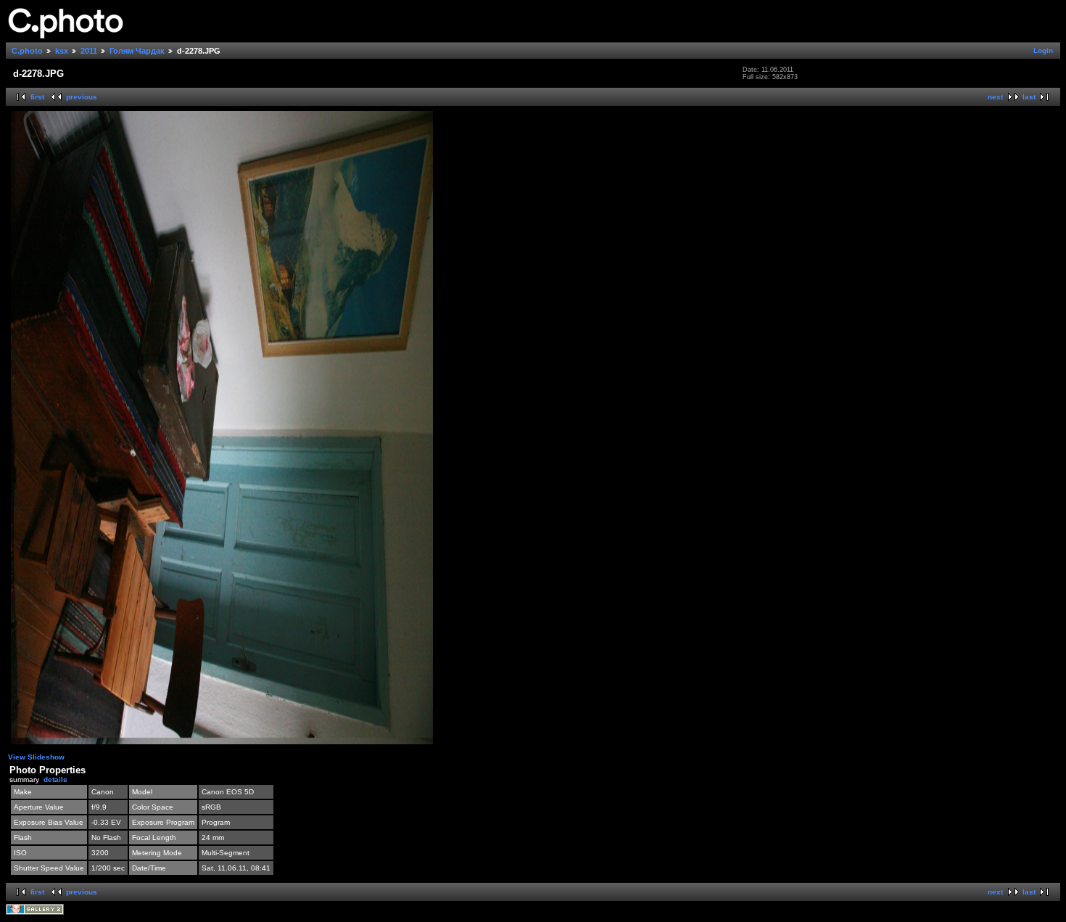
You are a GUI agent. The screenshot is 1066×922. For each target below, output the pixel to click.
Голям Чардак (137, 50)
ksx (61, 50)
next (995, 97)
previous (81, 97)
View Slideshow (36, 757)
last (1029, 97)
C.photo (27, 50)
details (55, 779)
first (37, 97)
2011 (88, 50)
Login (1043, 50)
